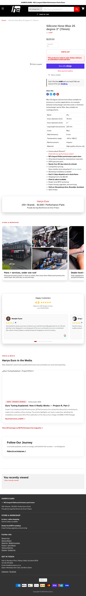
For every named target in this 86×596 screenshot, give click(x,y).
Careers (4, 550)
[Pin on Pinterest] (57, 94)
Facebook (12, 572)
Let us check (76, 169)
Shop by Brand (6, 541)
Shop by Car (6, 538)
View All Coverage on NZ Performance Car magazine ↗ (22, 428)
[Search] (77, 9)
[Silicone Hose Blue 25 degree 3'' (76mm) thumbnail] (6, 72)
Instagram (5, 572)
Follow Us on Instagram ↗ (16, 451)
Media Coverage (14, 543)
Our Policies (12, 545)
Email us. (64, 84)
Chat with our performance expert (61, 154)
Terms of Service (7, 548)
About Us (5, 543)
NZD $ (42, 580)
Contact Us (11, 550)
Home (4, 20)
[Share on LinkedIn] (54, 94)
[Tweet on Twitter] (51, 94)
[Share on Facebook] (47, 94)
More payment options (65, 71)
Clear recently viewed (11, 480)
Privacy (4, 545)
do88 (50, 33)
